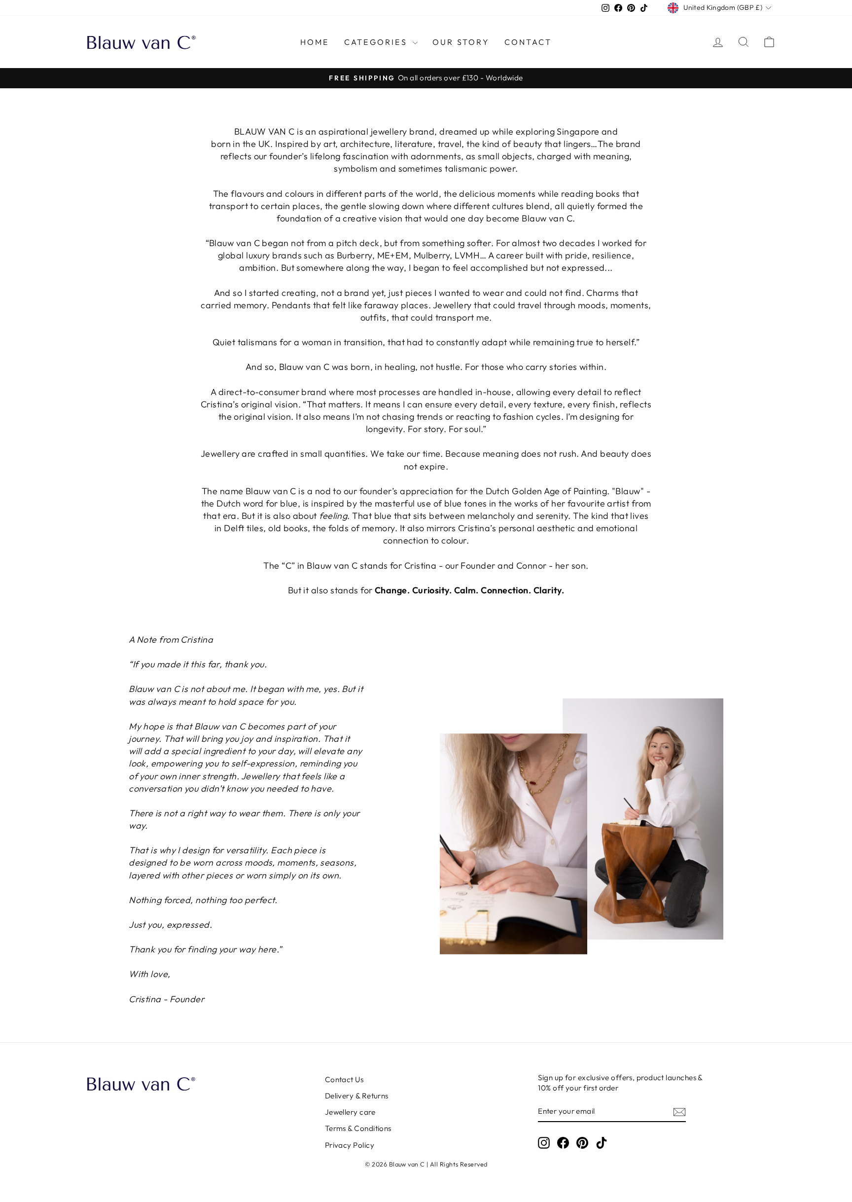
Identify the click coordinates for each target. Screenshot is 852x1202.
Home (314, 42)
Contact (528, 42)
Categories (377, 42)
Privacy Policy (349, 1145)
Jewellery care (350, 1112)
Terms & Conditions (358, 1128)
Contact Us (344, 1079)
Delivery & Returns (357, 1095)
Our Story (461, 42)
